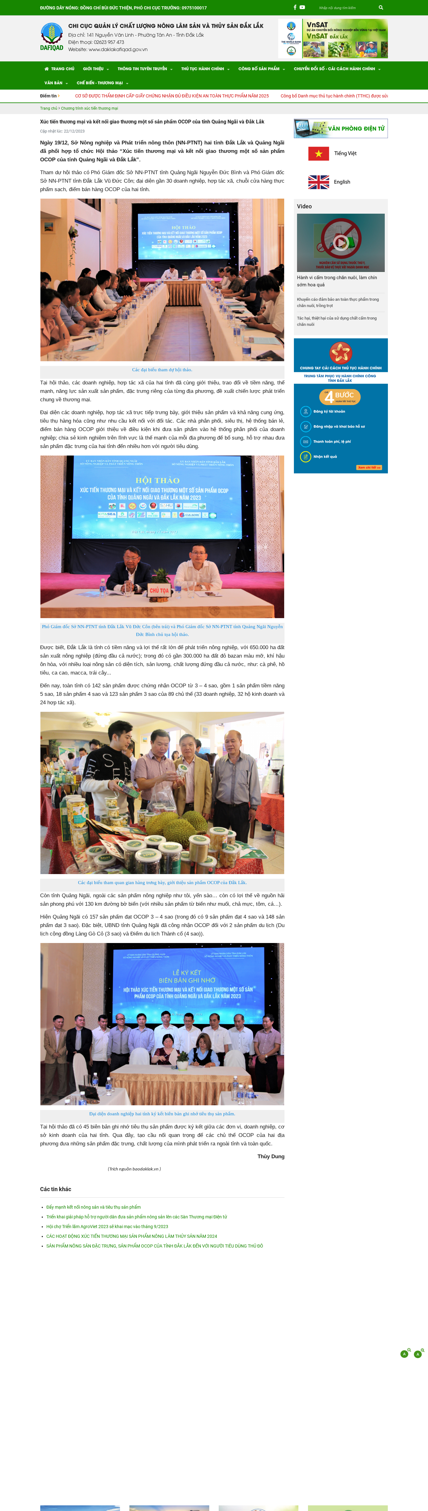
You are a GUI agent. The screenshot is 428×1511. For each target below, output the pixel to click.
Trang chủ (62, 68)
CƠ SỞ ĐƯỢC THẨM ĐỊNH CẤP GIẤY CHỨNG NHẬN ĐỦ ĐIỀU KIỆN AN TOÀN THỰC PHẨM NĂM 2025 (100, 95)
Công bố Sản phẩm (258, 68)
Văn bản (53, 82)
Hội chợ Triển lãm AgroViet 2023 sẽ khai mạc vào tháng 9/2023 (107, 1226)
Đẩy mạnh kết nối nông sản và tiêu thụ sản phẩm (93, 1207)
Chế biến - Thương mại (100, 82)
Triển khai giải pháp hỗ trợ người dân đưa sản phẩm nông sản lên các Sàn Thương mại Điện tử (136, 1216)
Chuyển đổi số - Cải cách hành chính (334, 68)
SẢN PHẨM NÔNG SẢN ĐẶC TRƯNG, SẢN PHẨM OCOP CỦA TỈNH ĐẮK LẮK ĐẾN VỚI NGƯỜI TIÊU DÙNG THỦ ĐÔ (154, 1245)
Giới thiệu (93, 68)
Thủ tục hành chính (202, 68)
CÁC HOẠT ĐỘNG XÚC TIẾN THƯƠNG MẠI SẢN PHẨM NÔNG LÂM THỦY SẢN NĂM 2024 (131, 1236)
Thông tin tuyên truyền (142, 68)
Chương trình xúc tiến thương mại (89, 108)
